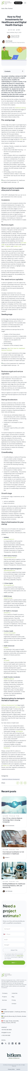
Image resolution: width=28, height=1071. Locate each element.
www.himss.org (8, 598)
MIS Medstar (19, 731)
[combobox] (4, 934)
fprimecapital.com (9, 585)
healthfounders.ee (9, 678)
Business (10, 8)
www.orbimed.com (9, 539)
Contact (14, 1003)
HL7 (8, 765)
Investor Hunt (17, 246)
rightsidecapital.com (9, 570)
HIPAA (4, 765)
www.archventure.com (10, 557)
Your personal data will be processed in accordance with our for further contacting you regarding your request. (14, 956)
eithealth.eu (7, 612)
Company (4, 993)
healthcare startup (20, 107)
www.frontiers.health (9, 633)
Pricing (14, 1000)
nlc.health (6, 660)
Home (2, 8)
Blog (6, 8)
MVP (21, 139)
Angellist (8, 246)
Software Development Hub (9, 705)
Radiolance (7, 748)
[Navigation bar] (25, 2)
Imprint (18, 1069)
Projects (4, 996)
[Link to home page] (14, 975)
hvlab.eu (6, 647)
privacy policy (20, 955)
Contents (7, 71)
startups (18, 707)
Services (4, 1000)
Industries (14, 993)
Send (13, 962)
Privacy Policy (11, 1069)
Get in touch (18, 2)
